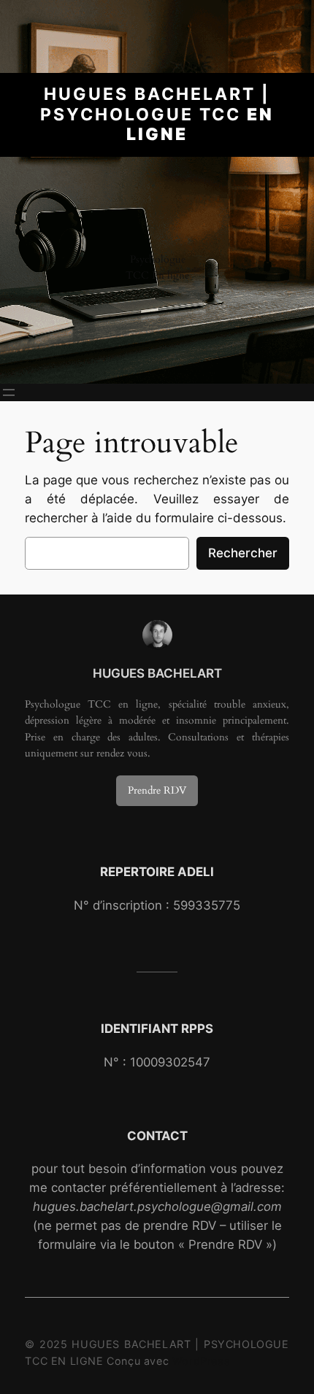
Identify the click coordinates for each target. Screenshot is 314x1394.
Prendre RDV (157, 790)
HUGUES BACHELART (157, 673)
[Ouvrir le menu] (9, 392)
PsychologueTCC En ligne (157, 267)
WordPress (201, 1361)
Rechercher (242, 553)
